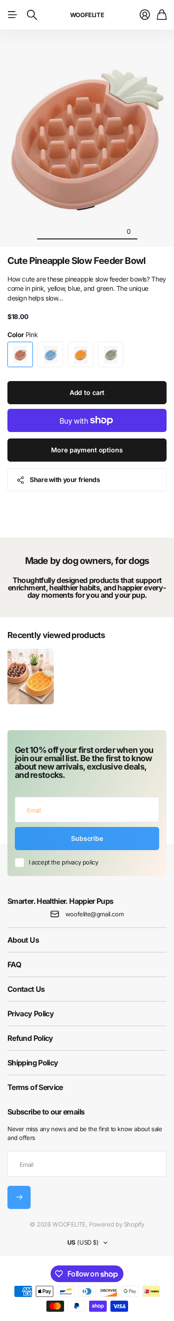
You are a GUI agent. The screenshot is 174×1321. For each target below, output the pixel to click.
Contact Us (26, 989)
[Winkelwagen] (162, 14)
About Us (23, 940)
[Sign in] (145, 14)
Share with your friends (65, 479)
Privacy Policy (30, 1013)
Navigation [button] (12, 15)
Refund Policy (30, 1038)
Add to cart (87, 392)
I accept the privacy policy (63, 862)
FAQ (14, 964)
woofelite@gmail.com (94, 914)
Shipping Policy (32, 1062)
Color (22, 334)
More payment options (86, 450)
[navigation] (45, 231)
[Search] (32, 15)
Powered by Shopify (116, 1224)
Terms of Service (35, 1087)
